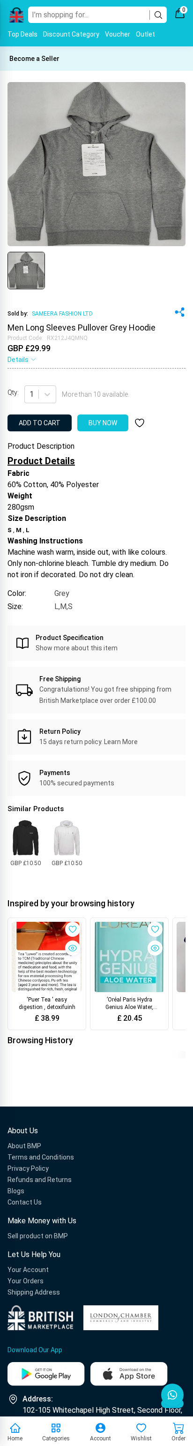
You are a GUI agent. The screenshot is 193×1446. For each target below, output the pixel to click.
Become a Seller (34, 58)
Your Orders (25, 1281)
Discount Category (71, 34)
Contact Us (24, 1202)
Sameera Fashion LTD (62, 313)
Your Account (28, 1269)
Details (18, 359)
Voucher (117, 34)
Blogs (15, 1191)
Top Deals (22, 34)
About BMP (24, 1146)
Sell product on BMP (37, 1236)
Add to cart (39, 423)
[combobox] (30, 394)
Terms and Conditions (40, 1157)
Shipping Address (33, 1292)
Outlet (145, 34)
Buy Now (103, 423)
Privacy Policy (28, 1168)
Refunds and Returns (39, 1179)
